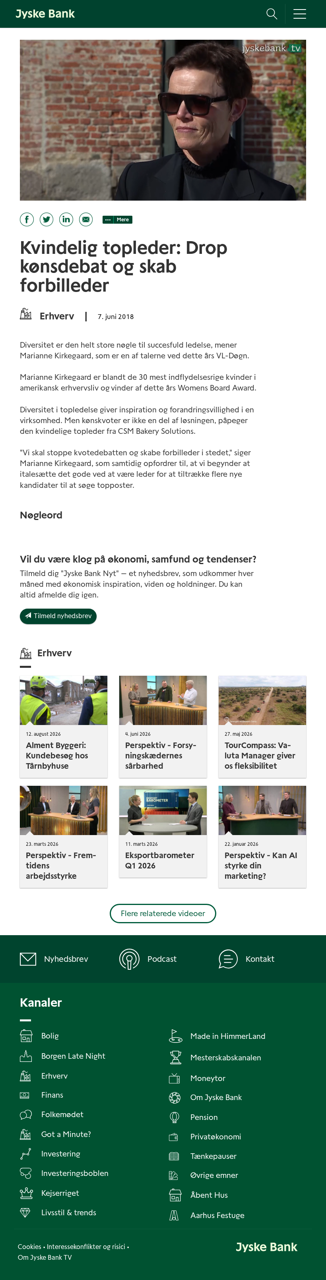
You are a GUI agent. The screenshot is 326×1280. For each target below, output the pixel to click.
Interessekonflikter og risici (86, 1247)
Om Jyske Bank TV (45, 1257)
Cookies (29, 1247)
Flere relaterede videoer (163, 913)
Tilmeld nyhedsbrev (61, 616)
